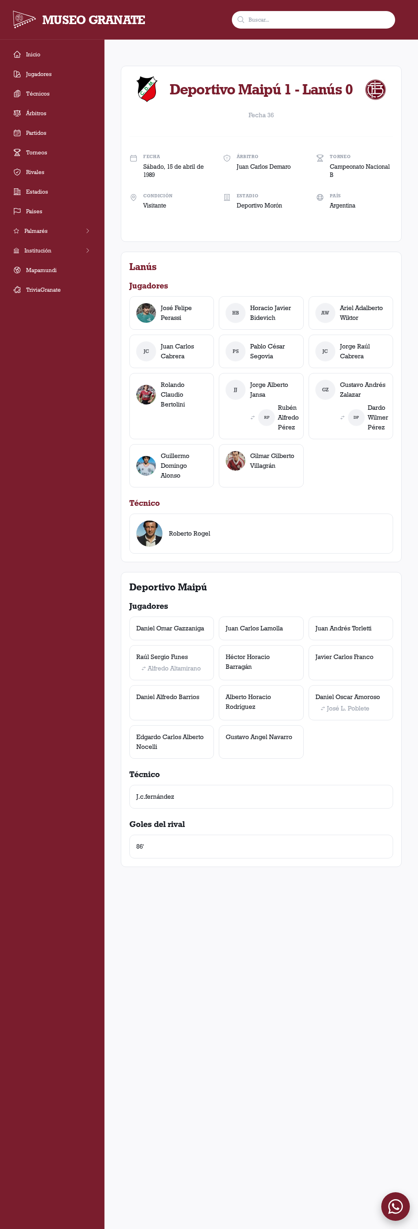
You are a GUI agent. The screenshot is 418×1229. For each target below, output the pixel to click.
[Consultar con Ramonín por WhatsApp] (395, 1206)
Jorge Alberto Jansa (269, 389)
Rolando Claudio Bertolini (173, 394)
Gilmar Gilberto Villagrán (272, 460)
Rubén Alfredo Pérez (288, 417)
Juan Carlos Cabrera (177, 351)
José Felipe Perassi (176, 313)
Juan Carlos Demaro (264, 166)
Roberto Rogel (189, 533)
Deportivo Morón (259, 205)
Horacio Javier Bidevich (270, 313)
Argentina (343, 205)
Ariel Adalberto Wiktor (361, 313)
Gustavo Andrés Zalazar (362, 389)
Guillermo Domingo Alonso (175, 465)
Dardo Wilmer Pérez (378, 417)
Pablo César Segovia (267, 351)
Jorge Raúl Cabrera (355, 351)
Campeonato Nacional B (360, 171)
